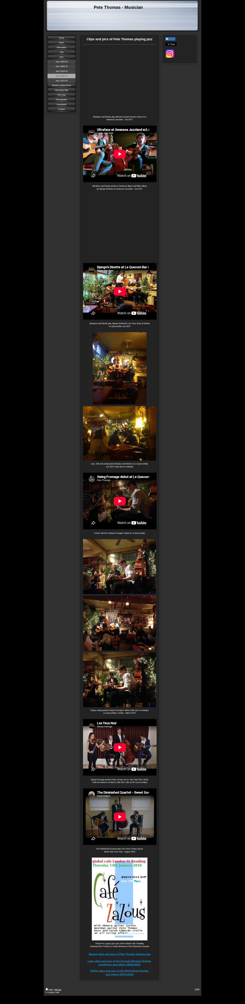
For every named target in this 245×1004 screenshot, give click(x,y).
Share (171, 39)
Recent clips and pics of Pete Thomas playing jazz (119, 954)
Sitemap (57, 990)
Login (197, 989)
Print (51, 990)
